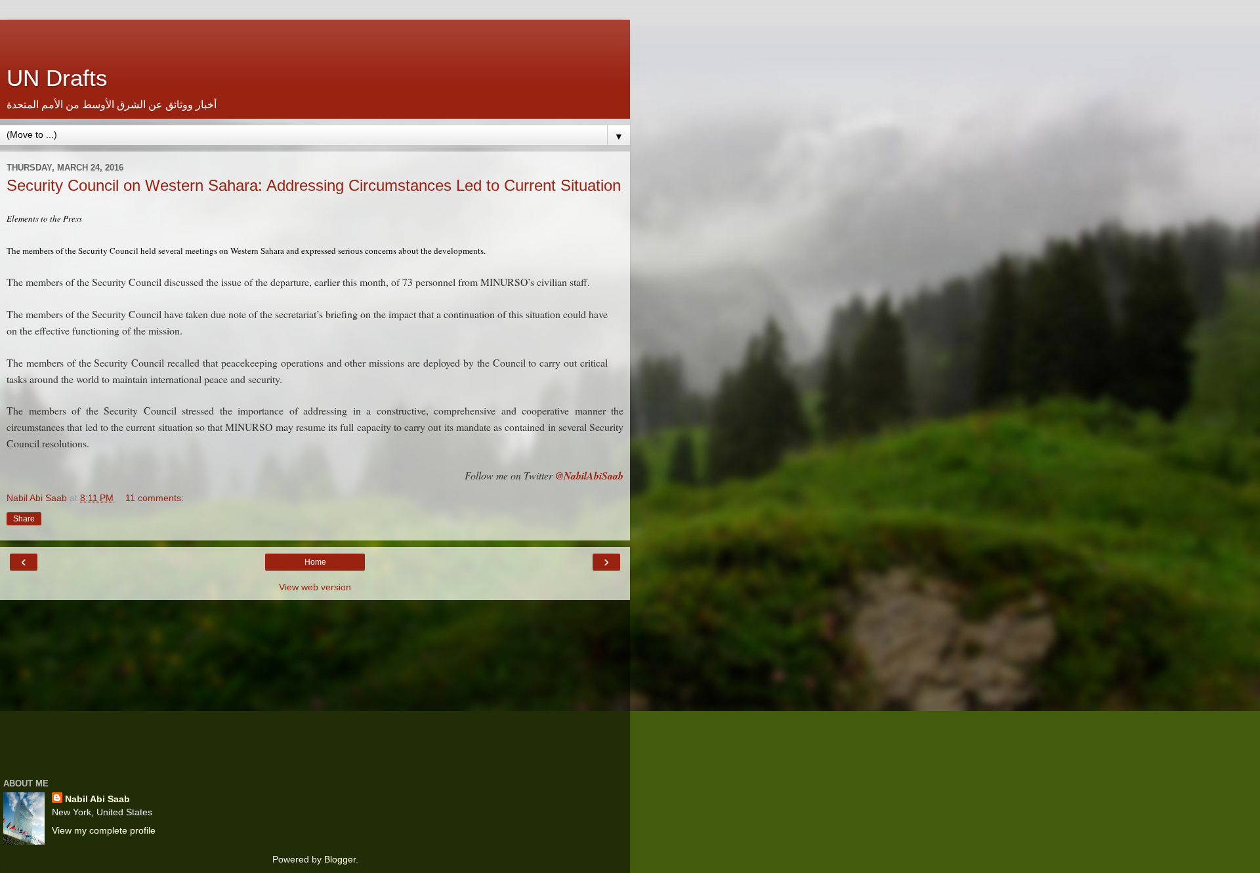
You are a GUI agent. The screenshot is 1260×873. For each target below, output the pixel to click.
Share (24, 518)
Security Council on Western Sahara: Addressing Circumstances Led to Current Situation (314, 185)
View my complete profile (104, 830)
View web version (315, 587)
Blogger (340, 859)
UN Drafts (57, 78)
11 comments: (154, 498)
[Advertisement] (315, 36)
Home (315, 562)
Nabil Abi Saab (97, 799)
